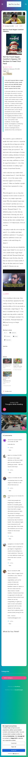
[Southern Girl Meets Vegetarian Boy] (7, 374)
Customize (13, 743)
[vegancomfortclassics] (14, 44)
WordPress (17, 686)
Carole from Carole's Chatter (15, 439)
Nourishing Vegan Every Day (17, 365)
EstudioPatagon (19, 690)
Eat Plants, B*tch (7, 365)
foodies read (8, 391)
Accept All (13, 750)
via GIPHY (6, 294)
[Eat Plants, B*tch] (7, 361)
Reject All (13, 747)
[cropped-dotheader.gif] (14, 4)
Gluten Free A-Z (12, 495)
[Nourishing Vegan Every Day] (17, 361)
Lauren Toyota (8, 67)
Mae (9, 570)
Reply (10, 450)
